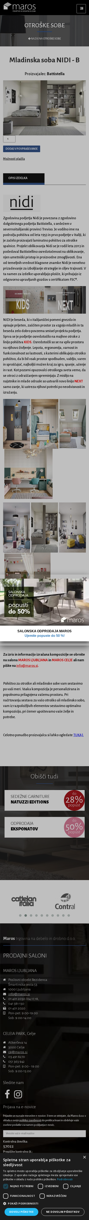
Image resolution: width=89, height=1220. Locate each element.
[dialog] (44, 1186)
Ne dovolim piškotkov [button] (62, 1212)
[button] (44, 1203)
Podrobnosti (65, 1179)
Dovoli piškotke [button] (21, 1212)
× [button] (84, 1157)
